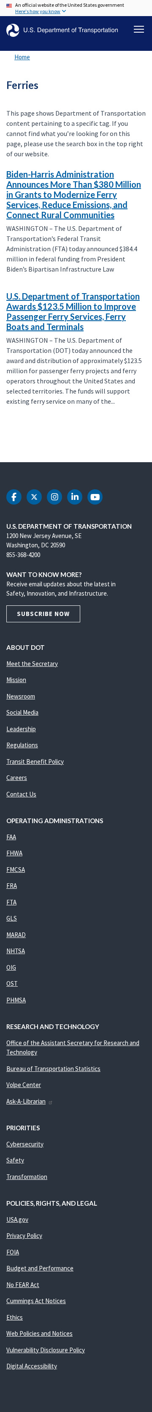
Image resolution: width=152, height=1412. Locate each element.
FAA (11, 837)
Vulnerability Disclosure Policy (45, 1350)
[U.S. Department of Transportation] (62, 30)
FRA (11, 886)
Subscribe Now (43, 614)
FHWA (14, 853)
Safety (15, 1160)
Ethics (14, 1317)
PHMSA (16, 1000)
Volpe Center (23, 1085)
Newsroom (20, 696)
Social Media (22, 712)
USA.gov (17, 1219)
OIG (11, 967)
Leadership (21, 729)
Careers (16, 778)
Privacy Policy (24, 1236)
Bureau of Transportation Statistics (53, 1069)
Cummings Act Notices (36, 1301)
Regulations (22, 745)
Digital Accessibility (31, 1366)
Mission (16, 680)
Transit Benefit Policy (35, 761)
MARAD (16, 935)
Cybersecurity (24, 1144)
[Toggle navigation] (139, 29)
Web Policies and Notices (39, 1333)
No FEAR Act (22, 1285)
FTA (11, 902)
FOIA (12, 1252)
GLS (11, 918)
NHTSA (15, 951)
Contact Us (21, 794)
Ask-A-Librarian (26, 1101)
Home (22, 57)
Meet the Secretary (32, 664)
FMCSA (15, 870)
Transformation (26, 1177)
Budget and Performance (39, 1268)
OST (12, 983)
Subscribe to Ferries (5, 443)
